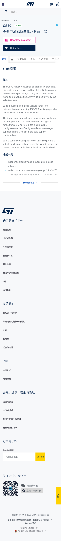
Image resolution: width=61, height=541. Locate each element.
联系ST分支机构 (10, 313)
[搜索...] (6, 11)
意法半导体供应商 (11, 273)
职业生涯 (7, 264)
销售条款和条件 (24, 520)
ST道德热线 (8, 410)
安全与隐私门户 (10, 427)
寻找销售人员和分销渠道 (14, 321)
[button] (3, 4)
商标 (34, 520)
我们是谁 (7, 230)
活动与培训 (8, 347)
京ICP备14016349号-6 (30, 528)
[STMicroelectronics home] (30, 4)
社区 (5, 330)
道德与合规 (8, 402)
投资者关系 (8, 238)
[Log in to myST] (58, 4)
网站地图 (7, 379)
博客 (5, 281)
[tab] (4, 59)
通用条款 (7, 290)
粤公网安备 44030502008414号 (32, 531)
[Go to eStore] (52, 4)
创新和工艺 (8, 255)
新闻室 (6, 339)
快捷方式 (7, 370)
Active (18, 25)
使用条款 (12, 520)
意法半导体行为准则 (12, 419)
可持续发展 (8, 247)
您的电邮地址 (8, 450)
